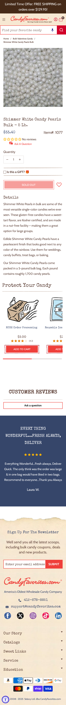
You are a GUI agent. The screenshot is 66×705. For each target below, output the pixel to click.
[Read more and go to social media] (7, 615)
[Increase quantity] (20, 159)
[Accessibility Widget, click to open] (5, 699)
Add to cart (22, 349)
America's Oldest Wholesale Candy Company (33, 592)
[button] (52, 29)
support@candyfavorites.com (36, 606)
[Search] (61, 29)
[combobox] (33, 29)
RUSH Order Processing (22, 327)
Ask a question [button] (33, 405)
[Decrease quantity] (7, 159)
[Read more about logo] (33, 587)
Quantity (9, 152)
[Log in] (56, 19)
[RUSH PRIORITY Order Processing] (22, 309)
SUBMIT (53, 564)
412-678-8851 (36, 600)
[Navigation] (3, 19)
